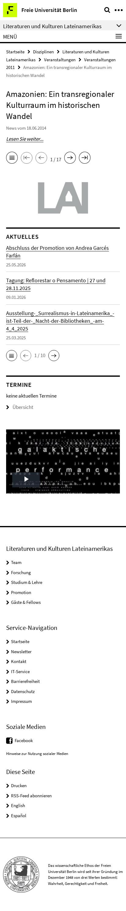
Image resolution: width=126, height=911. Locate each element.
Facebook (24, 740)
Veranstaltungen (60, 60)
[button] (11, 355)
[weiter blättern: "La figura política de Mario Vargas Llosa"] (70, 158)
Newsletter (21, 651)
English (18, 805)
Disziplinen (43, 52)
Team (16, 562)
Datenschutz (23, 691)
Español (18, 815)
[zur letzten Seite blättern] (85, 158)
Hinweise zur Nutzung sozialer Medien (37, 753)
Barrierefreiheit (25, 681)
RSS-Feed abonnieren (31, 796)
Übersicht (23, 407)
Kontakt (18, 661)
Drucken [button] (19, 785)
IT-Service (20, 671)
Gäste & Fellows (26, 602)
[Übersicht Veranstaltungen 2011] (12, 158)
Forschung (21, 572)
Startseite (15, 52)
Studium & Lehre (26, 582)
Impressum (21, 701)
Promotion (21, 592)
